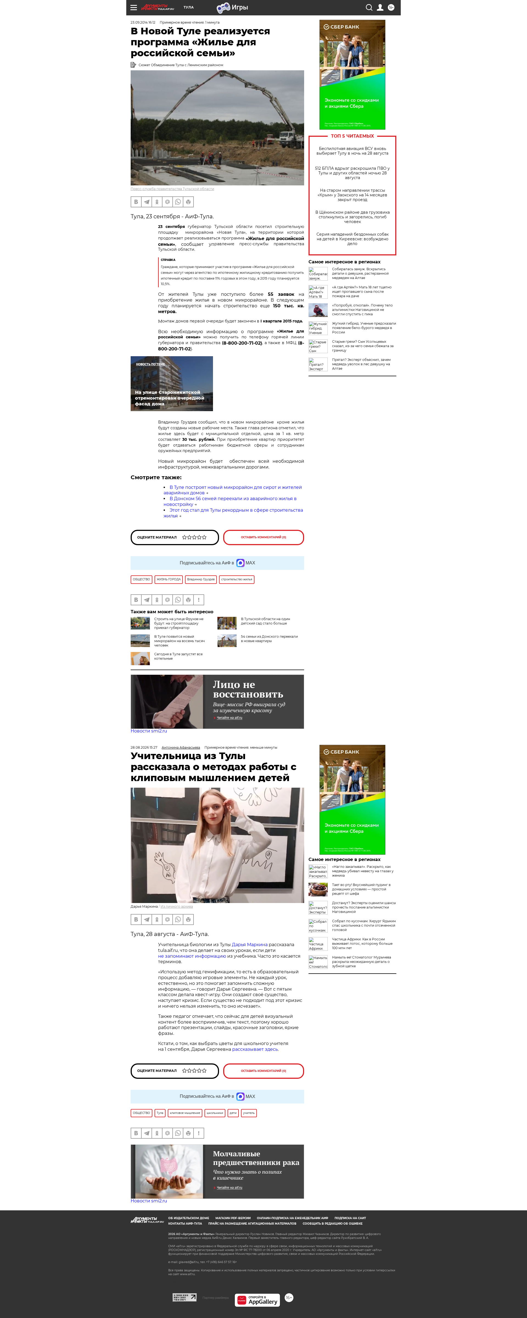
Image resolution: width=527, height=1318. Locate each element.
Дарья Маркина (250, 944)
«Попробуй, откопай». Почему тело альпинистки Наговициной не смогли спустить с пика (362, 309)
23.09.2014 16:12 (143, 22)
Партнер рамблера (216, 1297)
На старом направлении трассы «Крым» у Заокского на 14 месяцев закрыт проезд (352, 195)
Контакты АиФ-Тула (185, 1223)
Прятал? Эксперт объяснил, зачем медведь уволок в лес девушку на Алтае (361, 364)
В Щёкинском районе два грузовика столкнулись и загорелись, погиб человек (352, 217)
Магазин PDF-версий (233, 1218)
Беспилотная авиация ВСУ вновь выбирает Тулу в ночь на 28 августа (352, 151)
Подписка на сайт (350, 1218)
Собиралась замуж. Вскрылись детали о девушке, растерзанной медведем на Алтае (360, 273)
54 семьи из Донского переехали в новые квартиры (269, 638)
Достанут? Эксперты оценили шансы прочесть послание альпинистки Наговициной (364, 907)
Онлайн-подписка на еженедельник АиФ (292, 1218)
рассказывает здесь (255, 1049)
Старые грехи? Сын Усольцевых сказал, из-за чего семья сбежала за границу (363, 345)
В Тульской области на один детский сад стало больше (265, 621)
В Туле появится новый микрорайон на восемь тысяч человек (179, 640)
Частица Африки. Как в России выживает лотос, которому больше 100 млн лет (362, 943)
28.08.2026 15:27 (144, 747)
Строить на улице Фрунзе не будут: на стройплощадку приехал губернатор (178, 623)
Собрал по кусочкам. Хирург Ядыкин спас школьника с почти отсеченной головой (364, 925)
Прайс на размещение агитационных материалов (252, 1223)
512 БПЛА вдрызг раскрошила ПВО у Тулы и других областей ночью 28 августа (352, 173)
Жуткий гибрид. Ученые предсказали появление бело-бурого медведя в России (364, 327)
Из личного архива (177, 906)
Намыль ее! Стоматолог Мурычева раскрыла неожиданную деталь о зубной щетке (361, 961)
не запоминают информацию (192, 956)
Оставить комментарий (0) (263, 537)
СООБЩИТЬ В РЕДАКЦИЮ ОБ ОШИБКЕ (333, 1223)
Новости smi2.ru (149, 731)
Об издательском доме (188, 1218)
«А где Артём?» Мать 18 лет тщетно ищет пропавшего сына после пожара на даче (362, 291)
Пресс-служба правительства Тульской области (172, 189)
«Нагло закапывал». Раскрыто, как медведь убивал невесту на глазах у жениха (363, 871)
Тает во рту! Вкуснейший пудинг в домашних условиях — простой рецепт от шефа (361, 889)
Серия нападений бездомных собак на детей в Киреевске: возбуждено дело (352, 239)
